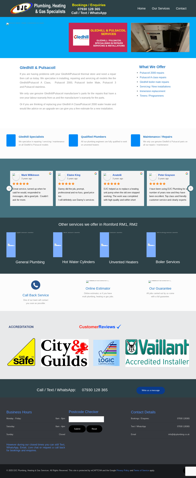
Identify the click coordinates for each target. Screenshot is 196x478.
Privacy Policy (123, 470)
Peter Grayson (166, 175)
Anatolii (117, 175)
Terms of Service (141, 470)
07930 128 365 (95, 390)
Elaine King (73, 175)
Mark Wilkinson (30, 175)
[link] (160, 37)
